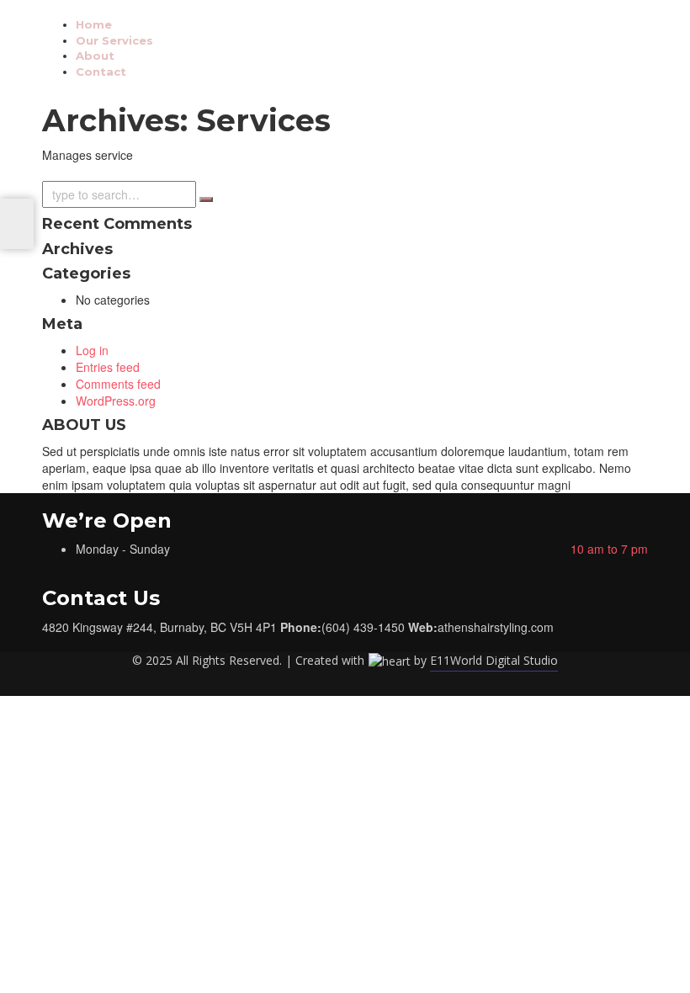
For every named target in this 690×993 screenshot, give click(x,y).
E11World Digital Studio (494, 660)
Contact (101, 71)
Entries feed (108, 366)
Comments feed (118, 383)
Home (94, 24)
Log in (92, 350)
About (95, 55)
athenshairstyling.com (496, 627)
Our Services (114, 40)
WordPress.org (116, 400)
